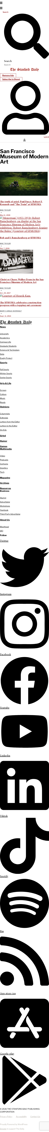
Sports (3, 362)
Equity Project (6, 358)
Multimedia (6, 449)
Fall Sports (4, 369)
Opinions (4, 407)
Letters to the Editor (8, 426)
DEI (1, 531)
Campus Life (5, 342)
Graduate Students (8, 346)
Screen (3, 390)
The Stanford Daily (16, 322)
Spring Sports (6, 377)
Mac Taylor (5, 210)
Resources (5, 488)
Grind (3, 435)
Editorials (4, 418)
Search (5, 12)
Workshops (5, 506)
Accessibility (21, 1116)
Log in (46, 137)
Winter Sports (6, 373)
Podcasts (4, 460)
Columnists (5, 414)
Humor (3, 441)
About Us (5, 520)
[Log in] (25, 134)
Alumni (3, 498)
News (3, 327)
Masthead (4, 527)
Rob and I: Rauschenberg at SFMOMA (20, 238)
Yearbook (4, 510)
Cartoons (4, 464)
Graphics (4, 468)
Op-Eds (3, 430)
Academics (5, 338)
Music (2, 398)
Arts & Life (5, 383)
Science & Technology (9, 350)
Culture (3, 394)
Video (2, 456)
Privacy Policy (6, 1116)
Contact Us (35, 1116)
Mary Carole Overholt (11, 311)
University (4, 334)
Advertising (5, 502)
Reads (2, 402)
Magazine (5, 477)
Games (3, 446)
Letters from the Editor (10, 422)
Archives (4, 483)
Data (2, 354)
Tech (2, 472)
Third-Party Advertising (10, 514)
